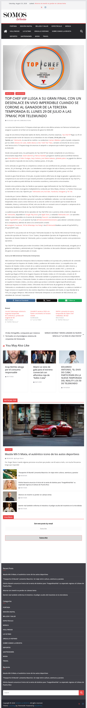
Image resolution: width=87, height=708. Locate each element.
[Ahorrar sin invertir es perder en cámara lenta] (10, 496)
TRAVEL (45, 36)
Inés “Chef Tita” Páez (45, 143)
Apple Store (45, 215)
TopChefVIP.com (15, 220)
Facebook (54, 192)
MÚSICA (68, 26)
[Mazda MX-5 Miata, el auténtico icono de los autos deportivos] (43, 425)
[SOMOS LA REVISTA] (5, 31)
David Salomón (28, 156)
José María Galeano (48, 158)
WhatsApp (31, 225)
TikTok (25, 225)
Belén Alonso (31, 143)
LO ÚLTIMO (27, 31)
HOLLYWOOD (14, 31)
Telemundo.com (38, 192)
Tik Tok (69, 192)
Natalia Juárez (61, 158)
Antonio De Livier (20, 143)
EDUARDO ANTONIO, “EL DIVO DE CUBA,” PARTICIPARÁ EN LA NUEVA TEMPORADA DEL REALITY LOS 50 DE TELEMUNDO (71, 375)
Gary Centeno (36, 158)
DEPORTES (13, 36)
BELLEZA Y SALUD (42, 26)
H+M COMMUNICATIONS (23, 120)
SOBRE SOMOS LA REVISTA (61, 31)
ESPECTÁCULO (57, 26)
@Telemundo (50, 225)
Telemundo (17, 140)
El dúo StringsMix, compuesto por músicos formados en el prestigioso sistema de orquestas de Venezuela (23, 336)
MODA (37, 36)
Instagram (62, 192)
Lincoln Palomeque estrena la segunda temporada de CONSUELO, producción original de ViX (15, 314)
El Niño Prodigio (24, 158)
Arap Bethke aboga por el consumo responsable (14, 369)
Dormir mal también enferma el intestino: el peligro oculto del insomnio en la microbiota (50, 506)
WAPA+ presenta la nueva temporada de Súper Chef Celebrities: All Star (65, 313)
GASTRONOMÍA (26, 36)
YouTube (38, 225)
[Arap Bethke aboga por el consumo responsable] (15, 352)
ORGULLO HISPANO (41, 31)
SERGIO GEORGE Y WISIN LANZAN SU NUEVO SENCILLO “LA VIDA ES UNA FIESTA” (63, 334)
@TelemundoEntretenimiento (47, 220)
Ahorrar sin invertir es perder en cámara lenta (50, 3)
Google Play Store (31, 215)
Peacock (45, 217)
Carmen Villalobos (55, 140)
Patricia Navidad (40, 156)
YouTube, (47, 192)
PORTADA (13, 26)
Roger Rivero (20, 458)
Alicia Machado (13, 158)
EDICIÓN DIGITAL (26, 26)
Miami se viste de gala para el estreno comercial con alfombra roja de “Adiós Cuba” (43, 372)
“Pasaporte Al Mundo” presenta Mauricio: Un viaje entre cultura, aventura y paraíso (48, 473)
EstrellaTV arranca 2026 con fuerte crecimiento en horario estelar (40, 313)
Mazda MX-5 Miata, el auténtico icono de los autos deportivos (42, 454)
